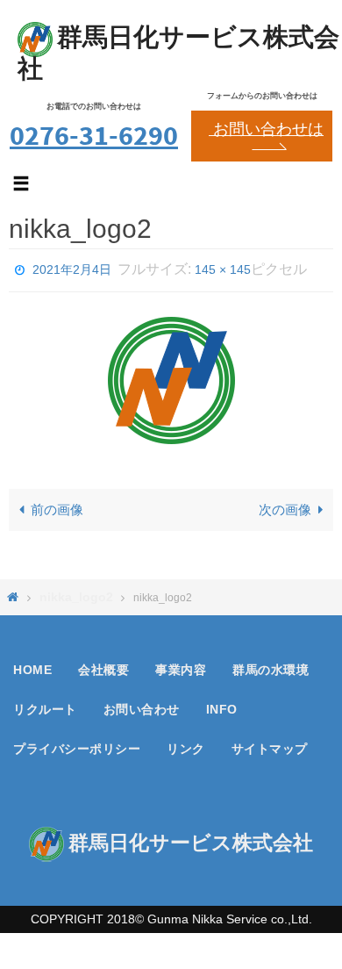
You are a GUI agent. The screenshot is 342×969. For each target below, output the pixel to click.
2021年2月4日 (71, 268)
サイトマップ (270, 726)
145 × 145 (223, 268)
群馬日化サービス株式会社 (178, 53)
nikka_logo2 (76, 573)
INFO (222, 686)
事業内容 (180, 647)
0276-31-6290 (94, 135)
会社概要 (103, 647)
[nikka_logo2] (171, 376)
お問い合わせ (141, 686)
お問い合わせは (266, 129)
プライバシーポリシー (76, 726)
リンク (186, 726)
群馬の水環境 (270, 647)
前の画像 (57, 506)
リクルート (45, 686)
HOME (32, 647)
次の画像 (285, 506)
